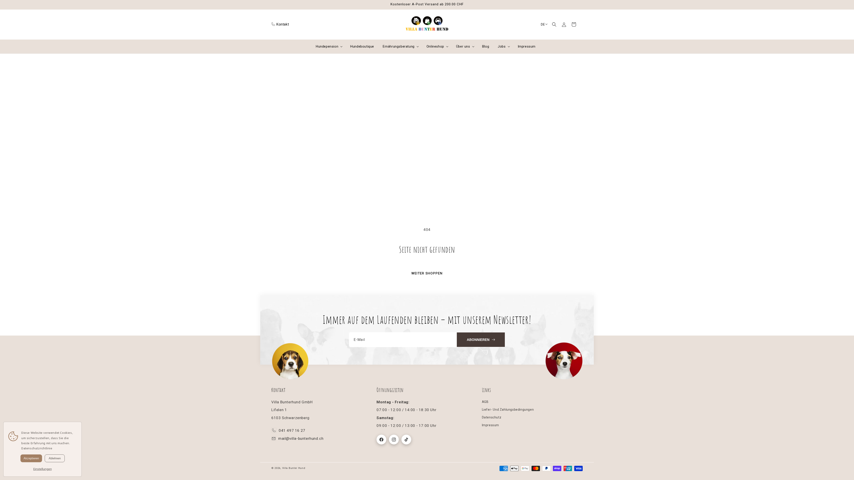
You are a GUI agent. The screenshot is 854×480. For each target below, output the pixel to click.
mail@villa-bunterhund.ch (300, 438)
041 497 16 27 (292, 430)
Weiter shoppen (427, 273)
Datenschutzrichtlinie (36, 448)
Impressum (490, 425)
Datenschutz (492, 417)
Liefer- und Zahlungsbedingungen (508, 409)
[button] (554, 24)
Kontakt (282, 24)
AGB (485, 402)
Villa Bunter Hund (293, 468)
